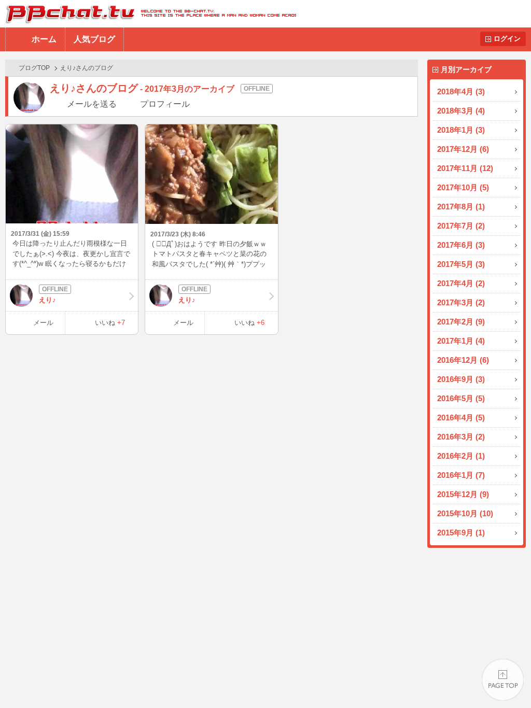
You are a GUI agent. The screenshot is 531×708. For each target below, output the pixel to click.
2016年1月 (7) (461, 475)
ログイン (507, 39)
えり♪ (47, 300)
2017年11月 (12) (465, 168)
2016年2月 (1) (461, 455)
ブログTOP (34, 68)
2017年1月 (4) (461, 340)
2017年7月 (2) (461, 225)
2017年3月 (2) (461, 302)
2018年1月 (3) (461, 129)
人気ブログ (94, 39)
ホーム (44, 39)
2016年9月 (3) (461, 379)
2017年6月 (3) (461, 244)
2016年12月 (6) (463, 360)
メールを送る (92, 104)
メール (43, 323)
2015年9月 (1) (461, 532)
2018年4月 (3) (461, 91)
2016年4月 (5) (461, 417)
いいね (110, 323)
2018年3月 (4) (461, 110)
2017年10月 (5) (463, 187)
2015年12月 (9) (463, 494)
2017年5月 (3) (461, 264)
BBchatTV (148, 13)
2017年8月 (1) (461, 206)
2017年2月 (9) (461, 321)
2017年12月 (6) (463, 149)
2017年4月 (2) (461, 283)
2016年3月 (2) (461, 436)
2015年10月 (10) (465, 513)
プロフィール (165, 104)
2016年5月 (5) (461, 398)
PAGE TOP (503, 680)
